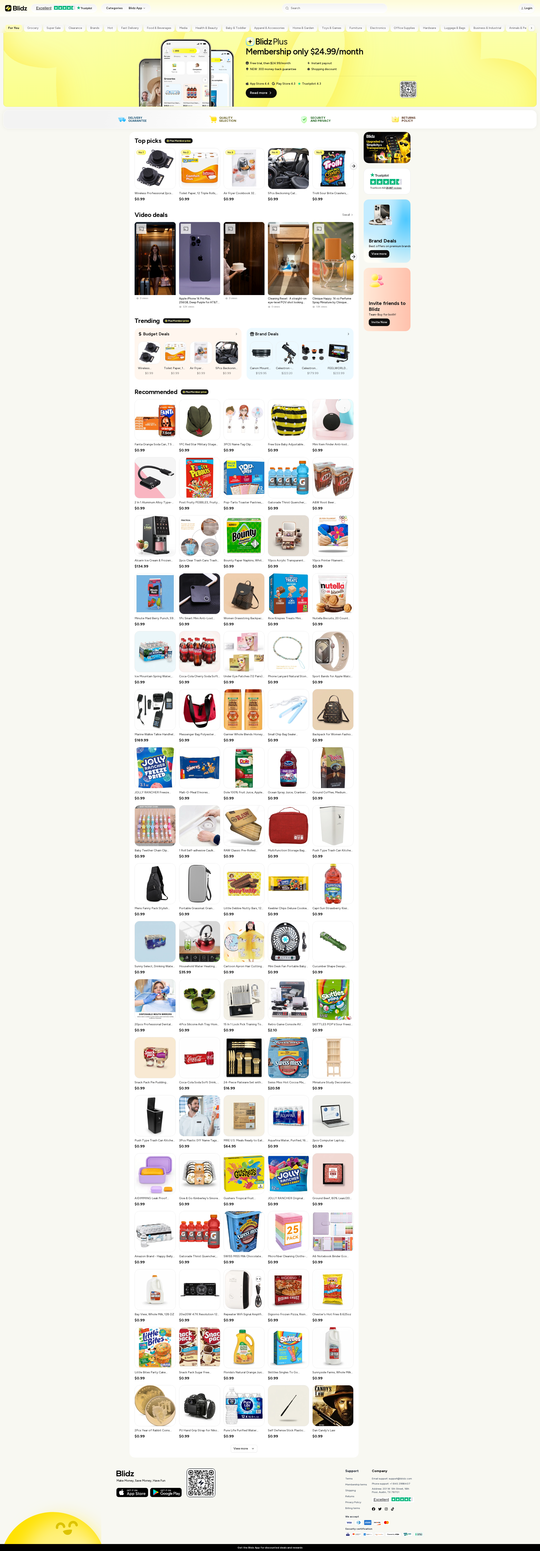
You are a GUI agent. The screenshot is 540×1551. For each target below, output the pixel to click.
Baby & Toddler (236, 28)
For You (13, 28)
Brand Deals (266, 333)
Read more (258, 93)
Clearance (75, 28)
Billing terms (352, 1508)
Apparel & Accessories (269, 28)
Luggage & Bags (454, 28)
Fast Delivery (130, 28)
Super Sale (54, 28)
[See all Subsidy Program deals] (348, 334)
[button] (155, 175)
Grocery (33, 28)
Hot (110, 28)
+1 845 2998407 (400, 1483)
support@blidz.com (400, 1478)
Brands (94, 28)
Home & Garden (303, 28)
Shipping (350, 1490)
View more (241, 1448)
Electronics (378, 28)
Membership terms (356, 1484)
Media (183, 28)
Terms (348, 1478)
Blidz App (135, 8)
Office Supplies (404, 28)
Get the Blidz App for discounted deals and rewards (270, 1547)
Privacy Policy (353, 1502)
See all (346, 215)
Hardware (429, 28)
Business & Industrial (487, 28)
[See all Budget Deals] (236, 334)
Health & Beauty (206, 28)
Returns (349, 1496)
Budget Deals (156, 333)
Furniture (355, 28)
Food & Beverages (159, 28)
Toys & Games (331, 28)
